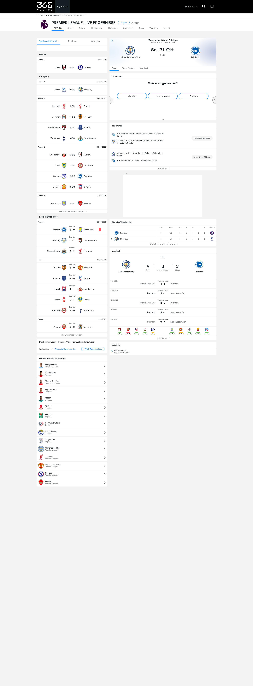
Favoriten (192, 6)
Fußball (40, 15)
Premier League (52, 15)
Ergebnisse (62, 6)
